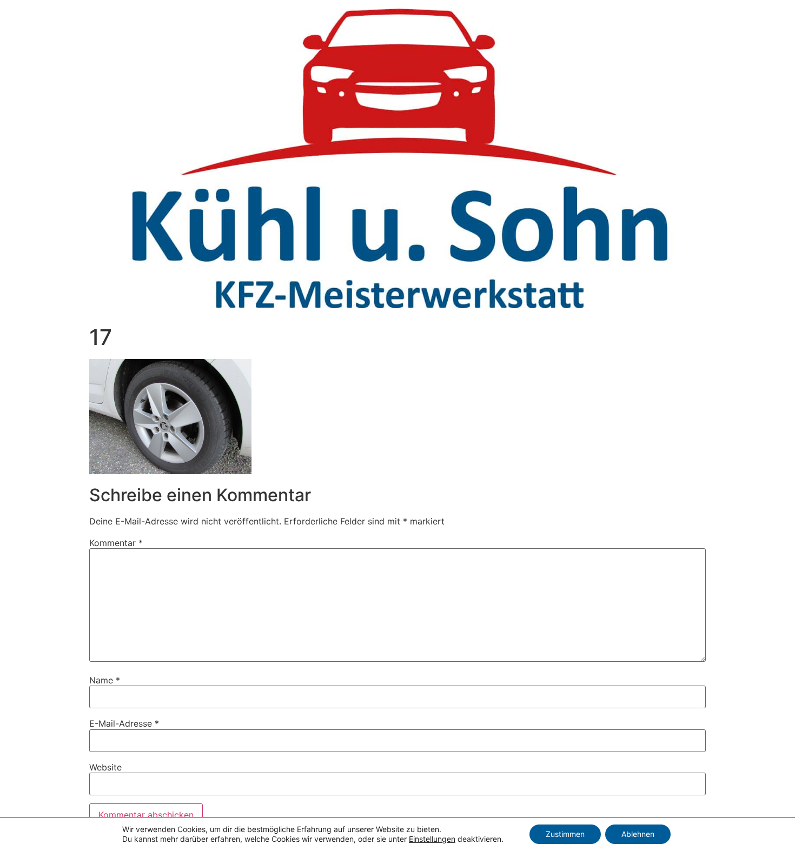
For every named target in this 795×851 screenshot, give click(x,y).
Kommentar (116, 542)
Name (104, 680)
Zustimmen (565, 834)
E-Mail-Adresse (124, 723)
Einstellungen (432, 838)
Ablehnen (637, 834)
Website (105, 767)
